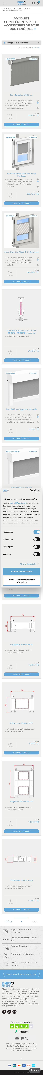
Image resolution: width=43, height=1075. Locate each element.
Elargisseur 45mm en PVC (21, 723)
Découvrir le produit (21, 124)
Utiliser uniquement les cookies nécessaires (21, 580)
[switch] (36, 539)
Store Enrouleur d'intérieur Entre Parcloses (21, 175)
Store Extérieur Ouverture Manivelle (21, 409)
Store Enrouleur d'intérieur (21, 95)
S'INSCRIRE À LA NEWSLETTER (21, 974)
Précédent (8, 921)
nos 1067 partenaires (19, 503)
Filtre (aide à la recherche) (17, 43)
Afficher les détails (28, 564)
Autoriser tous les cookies (21, 571)
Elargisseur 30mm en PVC (21, 645)
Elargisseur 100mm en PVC (21, 802)
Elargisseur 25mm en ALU (21, 880)
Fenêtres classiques (8, 10)
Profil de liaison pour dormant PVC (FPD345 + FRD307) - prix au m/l (22, 331)
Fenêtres (26, 8)
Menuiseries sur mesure (13, 8)
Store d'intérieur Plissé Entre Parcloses (21, 252)
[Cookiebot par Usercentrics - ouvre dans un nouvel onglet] (30, 490)
